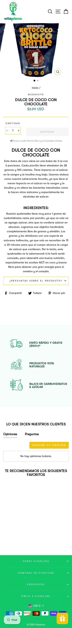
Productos (36, 584)
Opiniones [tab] (10, 434)
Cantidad (13, 123)
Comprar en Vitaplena (36, 573)
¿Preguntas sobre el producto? (36, 281)
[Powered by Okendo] (13, 446)
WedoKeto (36, 94)
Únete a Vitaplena (36, 596)
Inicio (35, 88)
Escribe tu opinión (49, 445)
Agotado (16, 537)
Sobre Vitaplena (36, 561)
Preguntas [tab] (32, 434)
